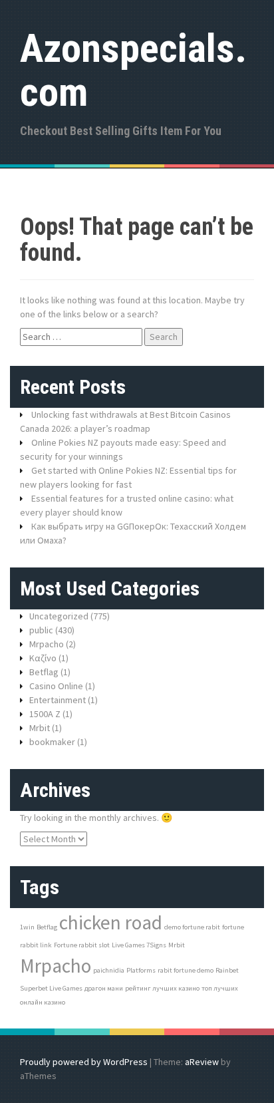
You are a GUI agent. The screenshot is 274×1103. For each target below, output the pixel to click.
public (41, 630)
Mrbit (39, 728)
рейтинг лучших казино (162, 988)
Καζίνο (43, 658)
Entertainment (57, 700)
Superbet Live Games (51, 988)
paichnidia (108, 970)
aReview (202, 1062)
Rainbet (227, 970)
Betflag (44, 672)
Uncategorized (58, 616)
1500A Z (45, 714)
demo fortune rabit (192, 927)
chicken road (110, 922)
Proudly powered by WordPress (84, 1062)
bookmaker (52, 742)
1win (27, 927)
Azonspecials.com (133, 70)
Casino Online (56, 686)
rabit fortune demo (185, 970)
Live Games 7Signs (139, 945)
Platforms (141, 970)
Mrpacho (46, 644)
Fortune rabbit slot (82, 945)
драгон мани (103, 988)
